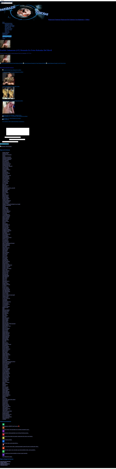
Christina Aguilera (6, 211)
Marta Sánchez (5, 329)
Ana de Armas (5, 167)
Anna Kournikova (6, 173)
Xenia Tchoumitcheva (7, 416)
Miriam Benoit (5, 347)
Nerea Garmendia (6, 359)
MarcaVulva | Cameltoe (6, 37)
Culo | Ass (7, 30)
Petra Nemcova (5, 380)
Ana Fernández (5, 168)
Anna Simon (5, 174)
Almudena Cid (5, 161)
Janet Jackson (5, 262)
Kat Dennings (5, 274)
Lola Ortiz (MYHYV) (6, 301)
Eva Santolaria (5, 240)
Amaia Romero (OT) (6, 163)
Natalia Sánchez (5, 353)
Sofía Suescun (5, 400)
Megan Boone (5, 331)
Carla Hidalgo (5, 203)
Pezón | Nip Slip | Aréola (9, 26)
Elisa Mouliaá (5, 228)
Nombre (2, 137)
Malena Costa (5, 307)
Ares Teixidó (5, 180)
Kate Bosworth (5, 276)
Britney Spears (5, 197)
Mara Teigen (5, 315)
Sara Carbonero (5, 393)
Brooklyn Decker (6, 198)
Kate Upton (4, 277)
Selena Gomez (5, 396)
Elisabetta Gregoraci (6, 230)
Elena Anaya (5, 223)
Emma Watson (5, 236)
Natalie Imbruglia (6, 354)
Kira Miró (4, 285)
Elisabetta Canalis (6, 229)
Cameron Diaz (5, 199)
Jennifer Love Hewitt (6, 268)
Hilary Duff (4, 254)
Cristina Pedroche (6, 215)
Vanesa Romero (5, 413)
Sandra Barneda (5, 392)
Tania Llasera (5, 407)
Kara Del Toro (5, 273)
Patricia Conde (5, 374)
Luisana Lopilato (6, 306)
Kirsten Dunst (5, 286)
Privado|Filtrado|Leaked (7, 36)
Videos (3, 38)
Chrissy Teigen (5, 209)
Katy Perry (4, 280)
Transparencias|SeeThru (7, 35)
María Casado (5, 320)
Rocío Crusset (5, 386)
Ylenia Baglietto (5, 417)
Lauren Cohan (5, 293)
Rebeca (3, 383)
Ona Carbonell (5, 370)
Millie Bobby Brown (6, 344)
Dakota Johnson (5, 217)
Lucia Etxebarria (6, 304)
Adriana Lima (5, 153)
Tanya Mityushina (6, 408)
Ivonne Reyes (5, 259)
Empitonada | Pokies (9, 24)
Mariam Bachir (5, 324)
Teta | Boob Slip (8, 27)
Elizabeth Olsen (5, 231)
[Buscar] (0, 3)
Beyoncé (4, 193)
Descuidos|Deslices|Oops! (7, 23)
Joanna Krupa (5, 272)
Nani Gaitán (4, 352)
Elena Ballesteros (6, 224)
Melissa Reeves (5, 337)
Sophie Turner (5, 404)
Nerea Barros (5, 358)
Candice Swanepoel (6, 200)
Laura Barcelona (5, 290)
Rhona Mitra (5, 384)
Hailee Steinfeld (5, 247)
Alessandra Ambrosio (7, 158)
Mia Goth (4, 340)
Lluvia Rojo (4, 299)
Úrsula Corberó (5, 412)
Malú (3, 308)
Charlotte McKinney (6, 205)
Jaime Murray (5, 260)
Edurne (4, 222)
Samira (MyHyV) (5, 391)
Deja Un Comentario (22, 53)
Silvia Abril (4, 398)
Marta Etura (5, 327)
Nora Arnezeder (5, 363)
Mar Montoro (5, 312)
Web (1, 141)
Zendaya (4, 419)
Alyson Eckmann (5, 162)
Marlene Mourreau (6, 326)
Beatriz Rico (5, 186)
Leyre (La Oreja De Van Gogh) (8, 295)
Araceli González (5, 178)
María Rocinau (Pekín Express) (8, 323)
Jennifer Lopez (5, 267)
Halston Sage (5, 249)
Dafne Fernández (6, 216)
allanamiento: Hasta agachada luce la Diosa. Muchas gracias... (15, 433)
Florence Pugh (5, 242)
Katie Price (4, 278)
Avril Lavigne (5, 183)
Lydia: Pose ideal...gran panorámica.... (10, 443)
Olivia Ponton (5, 366)
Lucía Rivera (5, 305)
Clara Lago (4, 213)
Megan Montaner (6, 332)
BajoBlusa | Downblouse (9, 25)
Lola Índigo (4, 300)
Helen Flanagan (5, 252)
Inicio (3, 22)
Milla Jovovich (5, 343)
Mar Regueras (5, 313)
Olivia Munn (5, 365)
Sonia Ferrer (5, 401)
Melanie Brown (5, 334)
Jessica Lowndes (5, 270)
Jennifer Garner (5, 263)
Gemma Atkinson (6, 244)
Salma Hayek (5, 390)
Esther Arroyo (5, 238)
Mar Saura (4, 314)
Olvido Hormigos (6, 368)
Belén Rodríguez (6, 189)
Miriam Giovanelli (6, 349)
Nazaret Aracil (5, 357)
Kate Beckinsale (5, 275)
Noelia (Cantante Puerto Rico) (8, 361)
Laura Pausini (5, 292)
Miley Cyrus (5, 342)
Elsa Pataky (4, 232)
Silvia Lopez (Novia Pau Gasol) (8, 399)
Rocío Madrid (5, 388)
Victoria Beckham (6, 415)
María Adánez (5, 319)
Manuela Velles (5, 311)
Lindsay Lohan (5, 296)
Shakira (4, 397)
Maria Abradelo (5, 317)
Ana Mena (4, 170)
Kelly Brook (4, 282)
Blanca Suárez (5, 196)
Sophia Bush (5, 403)
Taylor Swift (5, 409)
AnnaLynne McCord (6, 175)
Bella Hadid (5, 191)
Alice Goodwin (5, 160)
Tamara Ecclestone (6, 406)
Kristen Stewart (5, 288)
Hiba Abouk (5, 253)
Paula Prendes (5, 377)
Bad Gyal (4, 184)
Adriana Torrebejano (6, 154)
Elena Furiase (5, 226)
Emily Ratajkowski (6, 234)
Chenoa (4, 206)
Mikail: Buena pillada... (7, 439)
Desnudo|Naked (5, 33)
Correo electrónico (4, 139)
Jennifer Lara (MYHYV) (7, 265)
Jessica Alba (4, 269)
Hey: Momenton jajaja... (7, 456)
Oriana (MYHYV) (5, 372)
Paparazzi (2, 53)
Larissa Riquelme (6, 289)
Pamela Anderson (6, 373)
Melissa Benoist (5, 336)
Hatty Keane (5, 250)
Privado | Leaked (7, 53)
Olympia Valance (6, 369)
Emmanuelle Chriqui (6, 237)
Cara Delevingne (5, 201)
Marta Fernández (6, 328)
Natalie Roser (5, 355)
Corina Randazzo (6, 214)
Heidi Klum (4, 251)
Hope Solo (4, 255)
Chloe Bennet (5, 207)
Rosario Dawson (5, 389)
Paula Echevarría (6, 376)
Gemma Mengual (6, 245)
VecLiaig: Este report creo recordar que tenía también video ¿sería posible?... (19, 449)
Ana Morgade (5, 172)
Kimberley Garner (6, 284)
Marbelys (4, 316)
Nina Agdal (4, 360)
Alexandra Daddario (6, 159)
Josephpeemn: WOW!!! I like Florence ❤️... (11, 426)
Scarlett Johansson (14, 53)
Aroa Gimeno (5, 182)
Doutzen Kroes (5, 221)
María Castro (5, 321)
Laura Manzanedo (6, 291)
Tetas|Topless (4, 34)
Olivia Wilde (5, 367)
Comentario (3, 135)
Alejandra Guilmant (6, 157)
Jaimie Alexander (6, 261)
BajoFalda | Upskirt (8, 28)
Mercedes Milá (5, 339)
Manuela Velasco (6, 309)
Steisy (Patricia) (5, 405)
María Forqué (5, 322)
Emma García (5, 235)
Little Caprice (5, 297)
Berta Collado (5, 192)
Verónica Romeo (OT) (6, 414)
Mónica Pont (5, 351)
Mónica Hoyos (5, 350)
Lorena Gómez (5, 303)
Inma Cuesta (5, 257)
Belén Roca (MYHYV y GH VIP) (8, 188)
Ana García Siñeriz (6, 169)
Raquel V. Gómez (5, 382)
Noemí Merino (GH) (6, 362)
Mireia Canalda (5, 346)
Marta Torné (5, 330)
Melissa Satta (5, 338)
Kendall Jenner (5, 283)
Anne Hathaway (5, 176)
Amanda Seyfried (6, 165)
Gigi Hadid (4, 246)
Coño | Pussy (7, 31)
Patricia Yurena (5, 375)
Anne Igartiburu (5, 177)
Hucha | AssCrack (8, 29)
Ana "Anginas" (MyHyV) (7, 166)
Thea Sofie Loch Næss (7, 411)
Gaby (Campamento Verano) (8, 243)
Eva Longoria (5, 239)
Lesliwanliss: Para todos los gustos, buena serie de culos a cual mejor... (17, 436)
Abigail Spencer (5, 152)
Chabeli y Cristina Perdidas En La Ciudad (11, 204)
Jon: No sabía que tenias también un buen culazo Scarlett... (15, 453)
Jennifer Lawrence (6, 266)
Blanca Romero (5, 195)
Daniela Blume (5, 219)
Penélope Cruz (5, 378)
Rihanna (4, 385)
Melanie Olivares (6, 335)
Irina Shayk (4, 258)
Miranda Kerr (5, 345)
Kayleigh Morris (5, 281)
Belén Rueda (5, 190)
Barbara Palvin (5, 185)
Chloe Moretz (5, 208)
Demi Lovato (5, 220)
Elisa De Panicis (5, 227)
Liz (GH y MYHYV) (6, 298)
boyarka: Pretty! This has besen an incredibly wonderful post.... (15, 429)
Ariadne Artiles (5, 181)
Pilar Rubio (4, 381)
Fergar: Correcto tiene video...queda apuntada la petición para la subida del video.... (20, 446)
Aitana (3, 155)
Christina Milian (5, 212)
